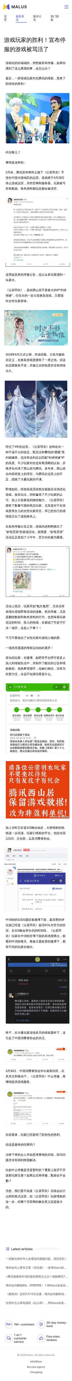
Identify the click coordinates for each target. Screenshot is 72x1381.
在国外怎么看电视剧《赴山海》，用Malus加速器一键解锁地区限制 (37, 1302)
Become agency (36, 1366)
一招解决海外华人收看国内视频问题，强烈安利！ (36, 1258)
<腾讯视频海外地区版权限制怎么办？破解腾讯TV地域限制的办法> (37, 1276)
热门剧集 (55, 17)
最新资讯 (20, 17)
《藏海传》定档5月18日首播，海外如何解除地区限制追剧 (37, 1294)
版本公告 (37, 17)
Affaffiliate (36, 1361)
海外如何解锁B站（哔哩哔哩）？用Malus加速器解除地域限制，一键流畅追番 (37, 1285)
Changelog (36, 1372)
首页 (5, 17)
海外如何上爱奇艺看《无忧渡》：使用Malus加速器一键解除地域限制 (37, 1267)
